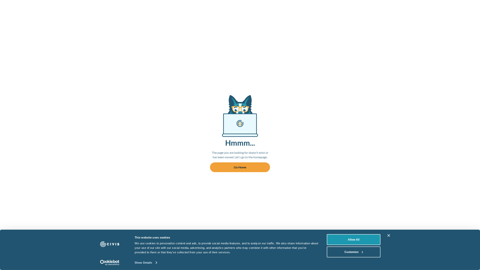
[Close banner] (388, 235)
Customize (351, 251)
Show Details (143, 262)
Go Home (240, 167)
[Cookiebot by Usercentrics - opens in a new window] (109, 263)
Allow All (353, 239)
